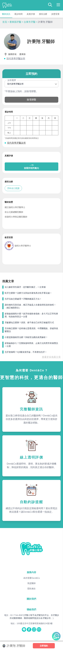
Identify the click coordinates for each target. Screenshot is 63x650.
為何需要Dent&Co (31, 578)
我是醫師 (31, 583)
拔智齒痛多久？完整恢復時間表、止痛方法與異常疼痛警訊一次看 (31, 344)
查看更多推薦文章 (51, 357)
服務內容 (31, 572)
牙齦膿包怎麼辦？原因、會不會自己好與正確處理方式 (29, 322)
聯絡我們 (31, 609)
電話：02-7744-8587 (13, 615)
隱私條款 (31, 588)
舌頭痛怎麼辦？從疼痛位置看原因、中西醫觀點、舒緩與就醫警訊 (31, 330)
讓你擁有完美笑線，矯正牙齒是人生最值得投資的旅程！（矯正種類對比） (30, 306)
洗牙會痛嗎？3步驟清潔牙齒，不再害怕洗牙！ (26, 352)
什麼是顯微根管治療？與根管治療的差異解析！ (26, 337)
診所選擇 (12, 80)
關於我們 (31, 599)
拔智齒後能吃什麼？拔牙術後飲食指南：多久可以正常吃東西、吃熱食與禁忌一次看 (31, 315)
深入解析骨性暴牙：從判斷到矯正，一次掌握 (25, 287)
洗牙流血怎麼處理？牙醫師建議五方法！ (23, 299)
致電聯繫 (31, 99)
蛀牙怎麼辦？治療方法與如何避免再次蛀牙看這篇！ (28, 293)
